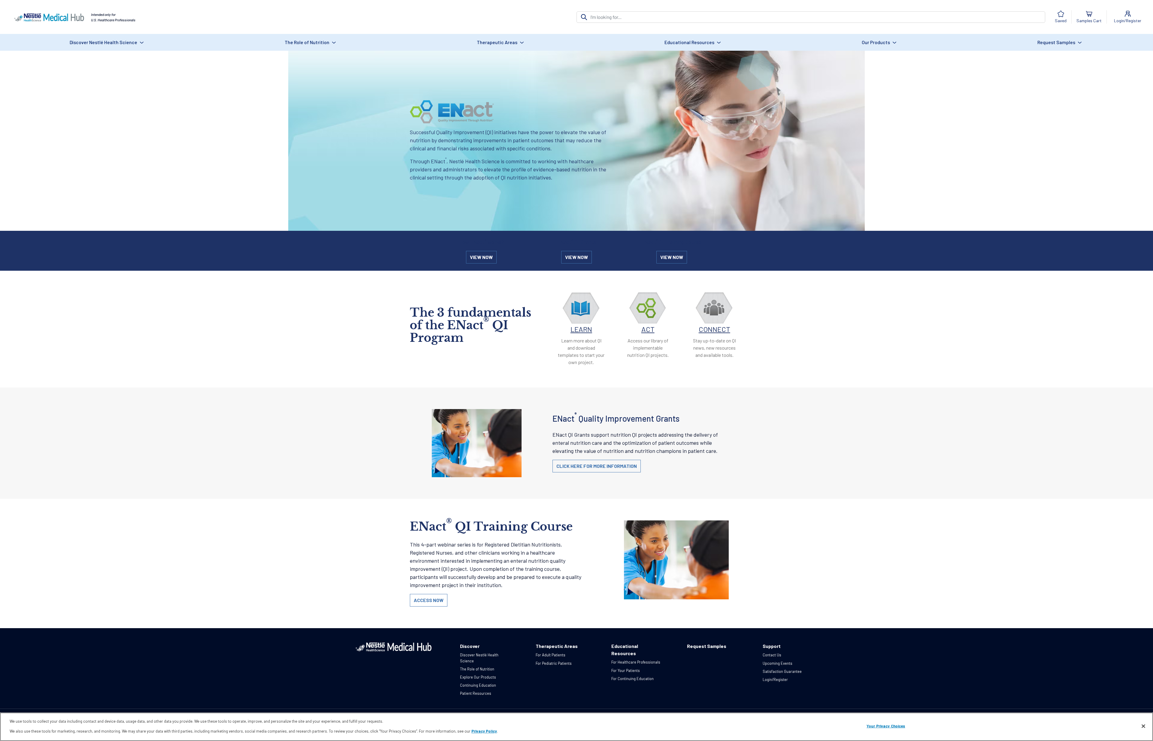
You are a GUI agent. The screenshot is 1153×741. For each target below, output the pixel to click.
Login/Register (775, 679)
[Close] (1143, 726)
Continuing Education (478, 685)
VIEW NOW (481, 257)
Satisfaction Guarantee (782, 671)
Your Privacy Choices (886, 726)
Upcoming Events (777, 663)
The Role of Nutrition (307, 42)
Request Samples (1056, 42)
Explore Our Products (478, 677)
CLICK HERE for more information (596, 466)
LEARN (581, 329)
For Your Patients (625, 670)
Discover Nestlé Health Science (104, 42)
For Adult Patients (550, 654)
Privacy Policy (484, 730)
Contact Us (772, 654)
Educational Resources (689, 42)
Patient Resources (475, 693)
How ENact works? (481, 242)
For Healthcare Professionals (635, 662)
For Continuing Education (632, 678)
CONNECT (714, 329)
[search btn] (584, 17)
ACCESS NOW (428, 600)
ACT (648, 329)
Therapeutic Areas (497, 42)
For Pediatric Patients (554, 663)
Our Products (876, 42)
